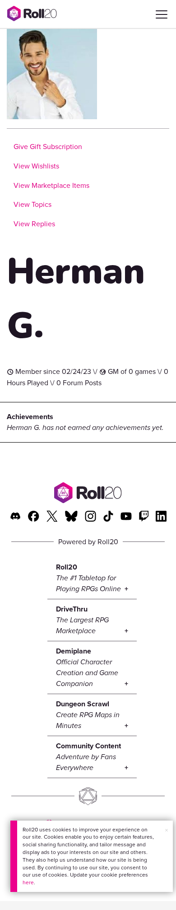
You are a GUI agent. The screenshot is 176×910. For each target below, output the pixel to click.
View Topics (32, 204)
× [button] (166, 830)
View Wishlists (36, 166)
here (28, 882)
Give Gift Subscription (48, 146)
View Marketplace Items (51, 185)
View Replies (34, 224)
